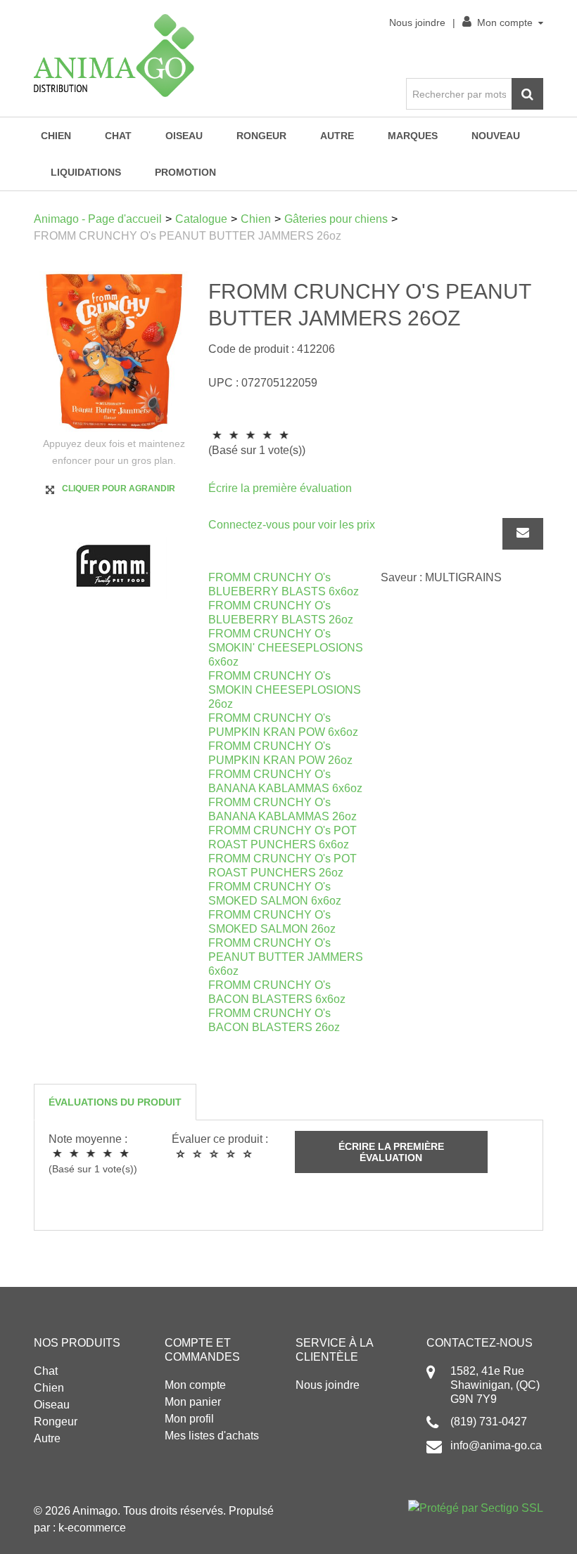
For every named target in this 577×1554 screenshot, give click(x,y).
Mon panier (193, 1402)
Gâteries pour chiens (336, 219)
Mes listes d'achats (212, 1436)
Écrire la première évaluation (280, 488)
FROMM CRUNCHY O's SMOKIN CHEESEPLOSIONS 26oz (284, 690)
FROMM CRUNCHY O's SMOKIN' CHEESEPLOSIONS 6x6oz (285, 648)
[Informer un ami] (522, 534)
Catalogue (201, 219)
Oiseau (184, 135)
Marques (413, 135)
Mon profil (189, 1419)
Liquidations (86, 172)
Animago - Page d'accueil (98, 219)
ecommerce (97, 1528)
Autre (337, 135)
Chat (118, 135)
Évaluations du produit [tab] (115, 1102)
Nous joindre (417, 22)
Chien (56, 135)
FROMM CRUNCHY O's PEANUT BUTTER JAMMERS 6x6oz (285, 957)
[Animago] (114, 55)
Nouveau (495, 135)
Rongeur (261, 135)
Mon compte (504, 22)
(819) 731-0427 (488, 1421)
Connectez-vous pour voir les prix (291, 525)
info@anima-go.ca (496, 1445)
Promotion (185, 172)
